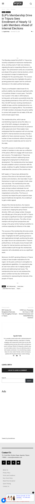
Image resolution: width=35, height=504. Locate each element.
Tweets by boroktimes (8, 438)
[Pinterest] (12, 35)
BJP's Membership (11, 286)
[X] (8, 35)
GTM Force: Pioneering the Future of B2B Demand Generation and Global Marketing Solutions (26, 314)
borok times (20, 286)
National (13, 9)
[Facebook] (3, 35)
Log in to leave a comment (17, 370)
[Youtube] (18, 463)
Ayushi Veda (6, 31)
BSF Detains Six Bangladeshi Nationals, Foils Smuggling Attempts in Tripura (9, 313)
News (8, 9)
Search (4, 378)
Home (3, 9)
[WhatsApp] (16, 35)
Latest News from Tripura (9, 288)
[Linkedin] (17, 355)
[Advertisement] (17, 416)
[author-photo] (17, 333)
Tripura (18, 288)
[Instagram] (14, 355)
